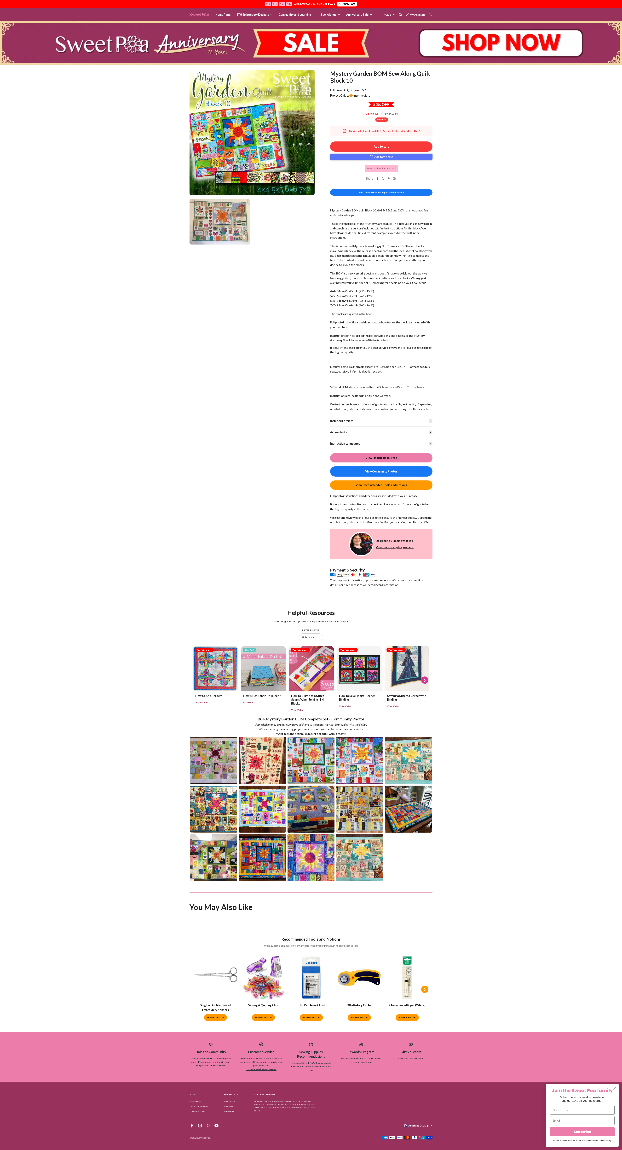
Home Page (222, 14)
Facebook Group (219, 1058)
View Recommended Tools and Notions (381, 485)
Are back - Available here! (411, 1058)
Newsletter (229, 1111)
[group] (311, 43)
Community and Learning (295, 14)
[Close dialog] (614, 1088)
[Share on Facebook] (377, 178)
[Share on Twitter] (383, 178)
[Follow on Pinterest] (208, 1125)
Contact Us (229, 1106)
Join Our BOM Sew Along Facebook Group (381, 192)
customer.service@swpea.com (261, 1069)
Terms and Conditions (199, 1106)
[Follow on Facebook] (192, 1125)
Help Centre (229, 1101)
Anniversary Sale (357, 14)
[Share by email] (394, 178)
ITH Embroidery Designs (253, 14)
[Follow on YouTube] (216, 1125)
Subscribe (582, 1131)
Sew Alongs (328, 14)
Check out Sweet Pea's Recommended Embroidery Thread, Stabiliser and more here (311, 1067)
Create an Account (198, 1111)
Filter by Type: (311, 630)
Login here (373, 1058)
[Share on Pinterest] (388, 178)
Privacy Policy (195, 1101)
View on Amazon (215, 1017)
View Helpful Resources (381, 458)
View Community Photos (381, 471)
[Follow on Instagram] (200, 1125)
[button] (381, 157)
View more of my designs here (395, 547)
